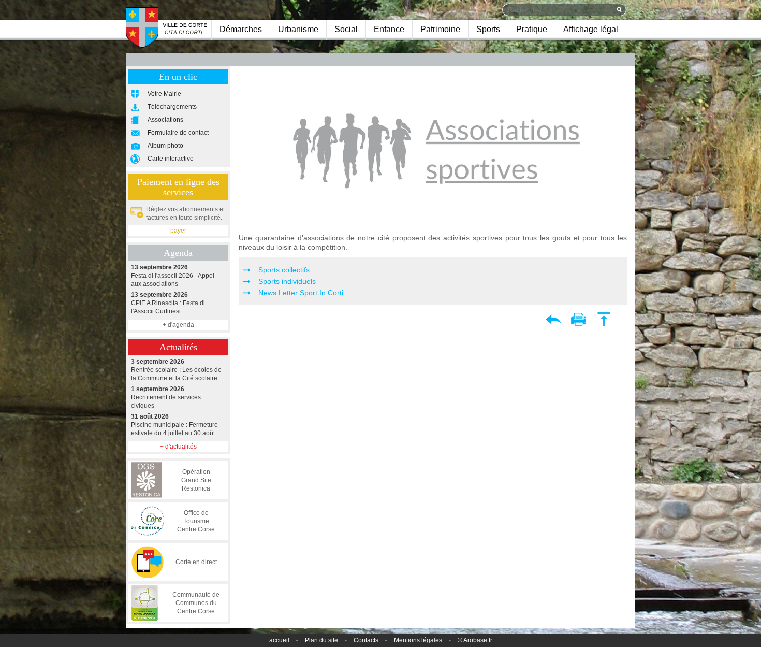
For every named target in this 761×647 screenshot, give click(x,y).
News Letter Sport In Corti (300, 293)
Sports (488, 29)
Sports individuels (287, 281)
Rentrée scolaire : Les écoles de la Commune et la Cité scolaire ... (177, 370)
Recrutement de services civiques (166, 397)
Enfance (389, 29)
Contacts (366, 640)
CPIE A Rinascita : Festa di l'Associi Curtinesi (168, 303)
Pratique (531, 29)
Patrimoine (440, 29)
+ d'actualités (178, 446)
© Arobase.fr (475, 640)
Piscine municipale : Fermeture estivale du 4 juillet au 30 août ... (176, 425)
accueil (279, 640)
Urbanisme (298, 29)
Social (346, 29)
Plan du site (321, 640)
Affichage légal (590, 29)
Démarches (240, 29)
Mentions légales (418, 640)
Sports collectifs (284, 270)
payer (178, 230)
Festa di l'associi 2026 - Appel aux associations (172, 275)
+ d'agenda (178, 324)
